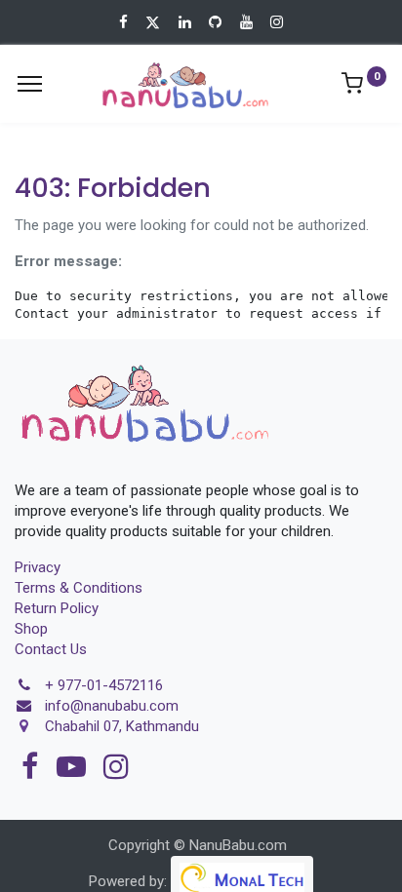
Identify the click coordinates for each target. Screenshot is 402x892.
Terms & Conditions (78, 588)
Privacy (37, 567)
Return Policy (57, 608)
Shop (31, 629)
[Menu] (30, 83)
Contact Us (51, 649)
